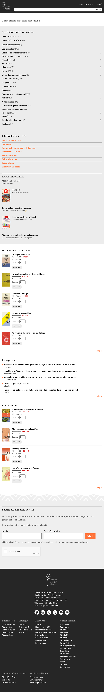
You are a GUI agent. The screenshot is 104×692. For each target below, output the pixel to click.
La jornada (8, 367)
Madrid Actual (10, 373)
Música (7, 98)
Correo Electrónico (52, 531)
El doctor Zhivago (20, 294)
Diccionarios (65, 648)
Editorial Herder (9, 155)
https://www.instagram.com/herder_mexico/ (43, 612)
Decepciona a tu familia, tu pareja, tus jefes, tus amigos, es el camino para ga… (40, 377)
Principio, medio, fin (21, 255)
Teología (8, 124)
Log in (81, 4)
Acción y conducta (20, 449)
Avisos (38, 624)
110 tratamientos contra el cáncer (27, 410)
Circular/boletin (9, 682)
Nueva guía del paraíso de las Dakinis (28, 333)
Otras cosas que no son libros (16, 106)
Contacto (6, 680)
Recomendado (41, 638)
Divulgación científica (13, 40)
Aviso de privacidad (38, 682)
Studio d (63, 664)
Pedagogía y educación (14, 109)
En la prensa (40, 643)
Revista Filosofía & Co (12, 152)
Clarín (6, 392)
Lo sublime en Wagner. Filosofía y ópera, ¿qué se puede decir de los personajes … (40, 371)
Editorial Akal (8, 163)
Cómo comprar (8, 630)
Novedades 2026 (42, 627)
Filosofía (8, 60)
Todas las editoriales (11, 140)
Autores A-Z (24, 627)
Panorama (64, 627)
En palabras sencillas (21, 313)
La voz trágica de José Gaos (16, 383)
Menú (98, 4)
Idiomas (8, 67)
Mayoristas (7, 627)
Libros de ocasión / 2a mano (16, 75)
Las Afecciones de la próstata (25, 468)
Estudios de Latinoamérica (16, 53)
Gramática (64, 651)
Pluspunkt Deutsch (68, 656)
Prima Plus (64, 654)
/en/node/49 (67, 612)
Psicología (9, 113)
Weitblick (64, 632)
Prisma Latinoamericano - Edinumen (19, 148)
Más (98, 351)
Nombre (5, 531)
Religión (8, 116)
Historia (8, 63)
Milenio (7, 386)
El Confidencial (10, 380)
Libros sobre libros (12, 78)
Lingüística (9, 82)
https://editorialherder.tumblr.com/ (49, 612)
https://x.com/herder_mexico (55, 612)
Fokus (62, 662)
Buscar (21, 632)
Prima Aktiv (65, 643)
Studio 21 (64, 630)
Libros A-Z (23, 624)
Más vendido (40, 640)
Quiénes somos (8, 624)
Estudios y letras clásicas (15, 56)
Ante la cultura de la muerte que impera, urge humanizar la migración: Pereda (39, 364)
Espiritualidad (10, 49)
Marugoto (6, 144)
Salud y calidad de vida (13, 120)
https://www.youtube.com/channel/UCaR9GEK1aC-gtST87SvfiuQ (61, 612)
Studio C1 (64, 638)
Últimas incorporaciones (46, 632)
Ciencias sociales (12, 36)
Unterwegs (65, 667)
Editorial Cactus (9, 159)
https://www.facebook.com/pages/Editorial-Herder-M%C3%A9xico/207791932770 (36, 612)
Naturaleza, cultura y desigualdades (28, 274)
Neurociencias (10, 102)
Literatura (9, 86)
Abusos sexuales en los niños (25, 429)
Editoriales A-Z (25, 630)
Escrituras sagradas (12, 45)
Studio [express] (67, 640)
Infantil (7, 71)
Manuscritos (7, 635)
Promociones (41, 635)
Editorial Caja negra (11, 167)
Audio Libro (65, 659)
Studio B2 (64, 635)
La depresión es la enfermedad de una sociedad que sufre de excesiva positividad (41, 390)
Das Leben (64, 624)
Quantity (15, 263)
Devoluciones (8, 632)
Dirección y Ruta (9, 677)
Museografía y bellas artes (16, 94)
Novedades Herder (43, 630)
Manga (7, 90)
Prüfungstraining (67, 646)
